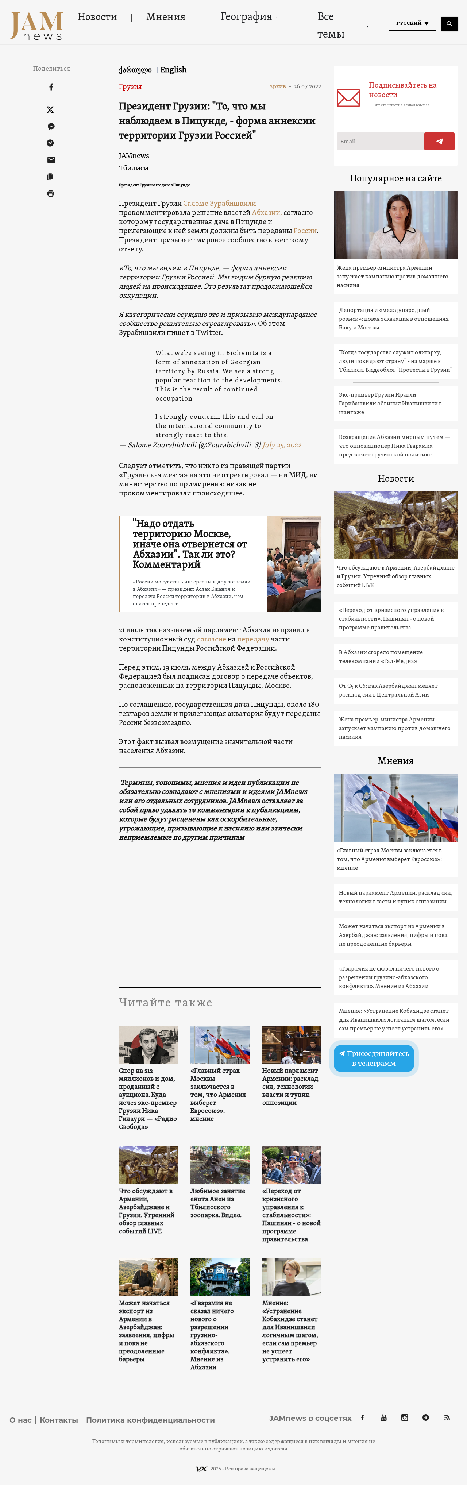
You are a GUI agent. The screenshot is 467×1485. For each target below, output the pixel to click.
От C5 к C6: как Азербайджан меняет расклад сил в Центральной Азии (388, 691)
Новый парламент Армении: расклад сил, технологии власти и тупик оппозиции (290, 1087)
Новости (97, 17)
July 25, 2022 (281, 445)
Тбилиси (133, 168)
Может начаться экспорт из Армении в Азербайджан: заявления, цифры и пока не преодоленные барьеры (146, 1332)
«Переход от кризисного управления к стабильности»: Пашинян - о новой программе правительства (291, 1216)
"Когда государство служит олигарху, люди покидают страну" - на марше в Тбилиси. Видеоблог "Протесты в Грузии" (395, 361)
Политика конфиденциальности (150, 1420)
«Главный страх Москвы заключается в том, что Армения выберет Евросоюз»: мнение (218, 1095)
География (246, 17)
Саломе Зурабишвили (219, 204)
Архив (280, 86)
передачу (253, 639)
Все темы (331, 26)
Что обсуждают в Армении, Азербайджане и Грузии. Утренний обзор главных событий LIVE (146, 1212)
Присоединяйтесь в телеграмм (378, 1058)
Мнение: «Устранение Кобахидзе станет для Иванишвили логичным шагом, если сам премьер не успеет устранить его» (290, 1332)
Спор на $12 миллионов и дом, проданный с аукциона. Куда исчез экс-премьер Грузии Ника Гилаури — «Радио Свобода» (148, 1099)
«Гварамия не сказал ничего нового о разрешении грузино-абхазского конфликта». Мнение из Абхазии (212, 1336)
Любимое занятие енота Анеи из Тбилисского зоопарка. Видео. (217, 1204)
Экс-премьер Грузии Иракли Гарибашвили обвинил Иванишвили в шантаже (390, 404)
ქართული (136, 69)
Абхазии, (266, 213)
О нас (20, 1420)
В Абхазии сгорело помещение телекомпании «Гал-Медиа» (381, 657)
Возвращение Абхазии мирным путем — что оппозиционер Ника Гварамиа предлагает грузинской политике (395, 446)
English (174, 69)
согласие (211, 639)
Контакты (59, 1420)
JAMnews (134, 155)
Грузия (130, 87)
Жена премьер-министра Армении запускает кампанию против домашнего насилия (392, 277)
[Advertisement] (220, 914)
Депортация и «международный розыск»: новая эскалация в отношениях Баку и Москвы (394, 319)
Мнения (166, 17)
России (305, 231)
